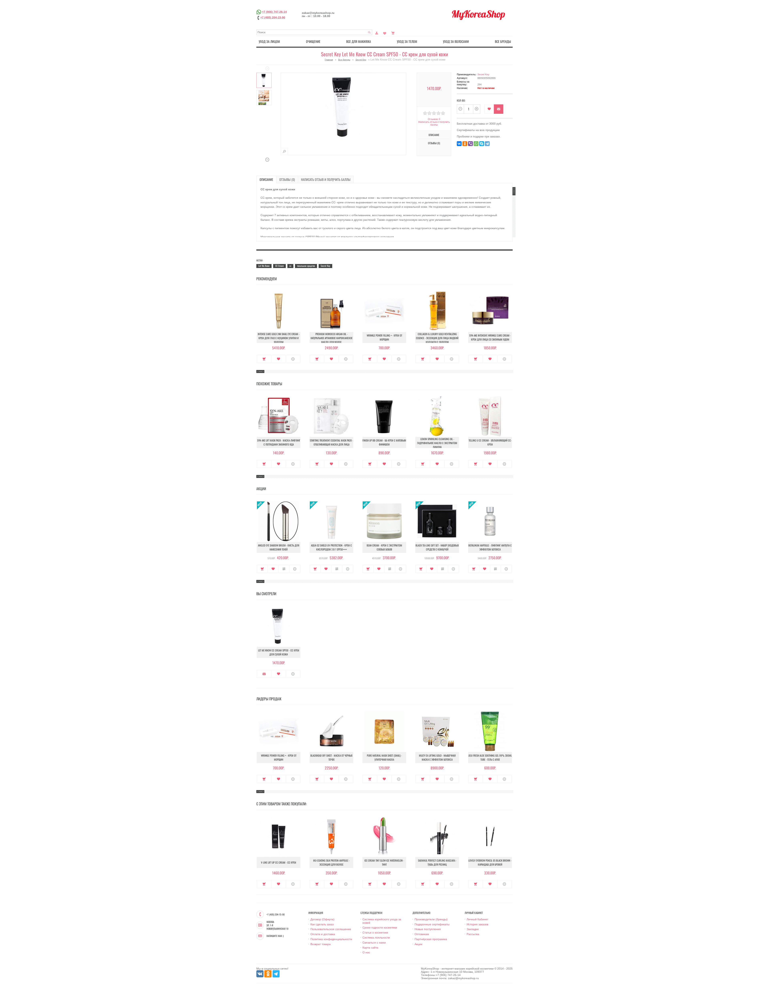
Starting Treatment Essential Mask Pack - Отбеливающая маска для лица (331, 442)
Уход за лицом (269, 41)
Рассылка (473, 934)
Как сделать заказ (322, 924)
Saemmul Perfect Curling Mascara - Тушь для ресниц (437, 862)
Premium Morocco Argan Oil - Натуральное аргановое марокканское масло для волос (331, 338)
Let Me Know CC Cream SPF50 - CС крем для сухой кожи (278, 652)
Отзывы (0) (287, 179)
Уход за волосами (456, 41)
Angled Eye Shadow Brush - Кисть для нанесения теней (278, 547)
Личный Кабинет (477, 919)
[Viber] (470, 143)
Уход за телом (407, 41)
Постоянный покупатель (376, 32)
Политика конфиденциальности (331, 939)
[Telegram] (487, 143)
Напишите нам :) (275, 936)
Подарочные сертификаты (432, 924)
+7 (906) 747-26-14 (274, 11)
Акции (418, 944)
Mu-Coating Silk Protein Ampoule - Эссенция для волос (331, 862)
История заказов (477, 924)
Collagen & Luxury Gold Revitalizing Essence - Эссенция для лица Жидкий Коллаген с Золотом (437, 338)
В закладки (489, 109)
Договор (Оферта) (322, 919)
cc (290, 265)
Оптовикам (422, 934)
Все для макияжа (358, 41)
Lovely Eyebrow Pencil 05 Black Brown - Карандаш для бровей (490, 862)
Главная (329, 59)
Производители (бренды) (431, 919)
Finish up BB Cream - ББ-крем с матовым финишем (384, 442)
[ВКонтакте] (459, 143)
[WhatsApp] (476, 143)
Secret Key (360, 59)
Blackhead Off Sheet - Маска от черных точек (331, 757)
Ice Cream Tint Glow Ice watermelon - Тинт (384, 862)
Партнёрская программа (431, 939)
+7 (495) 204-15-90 (272, 17)
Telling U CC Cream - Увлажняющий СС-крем (490, 442)
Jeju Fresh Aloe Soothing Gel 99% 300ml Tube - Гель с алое (490, 757)
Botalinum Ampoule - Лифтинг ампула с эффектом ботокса (490, 547)
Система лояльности (376, 937)
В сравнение (284, 569)
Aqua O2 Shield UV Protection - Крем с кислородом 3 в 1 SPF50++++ (331, 547)
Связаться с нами (374, 942)
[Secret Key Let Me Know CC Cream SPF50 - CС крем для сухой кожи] (264, 80)
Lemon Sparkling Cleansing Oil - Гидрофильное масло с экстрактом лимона (437, 443)
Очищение (313, 41)
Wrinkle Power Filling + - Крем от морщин (384, 337)
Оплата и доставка (322, 934)
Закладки (473, 929)
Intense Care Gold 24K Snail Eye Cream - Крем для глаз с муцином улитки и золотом (279, 338)
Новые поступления (428, 929)
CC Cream (279, 265)
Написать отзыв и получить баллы (325, 179)
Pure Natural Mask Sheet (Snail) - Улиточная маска (384, 757)
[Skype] (481, 143)
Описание (266, 179)
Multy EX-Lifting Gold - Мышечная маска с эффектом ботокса (437, 757)
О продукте (293, 359)
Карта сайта (370, 947)
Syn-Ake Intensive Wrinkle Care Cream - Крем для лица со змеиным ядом (490, 337)
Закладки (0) (385, 32)
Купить (264, 359)
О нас (366, 952)
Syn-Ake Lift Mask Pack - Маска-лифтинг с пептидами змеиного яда (278, 442)
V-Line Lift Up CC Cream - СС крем (278, 862)
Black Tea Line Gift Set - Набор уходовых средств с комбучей (437, 547)
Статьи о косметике (375, 932)
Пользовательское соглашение (330, 929)
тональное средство (306, 265)
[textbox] (314, 32)
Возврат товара (320, 944)
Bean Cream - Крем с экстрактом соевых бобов (384, 547)
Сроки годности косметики (379, 927)
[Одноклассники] (464, 143)
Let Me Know (264, 265)
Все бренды (503, 41)
